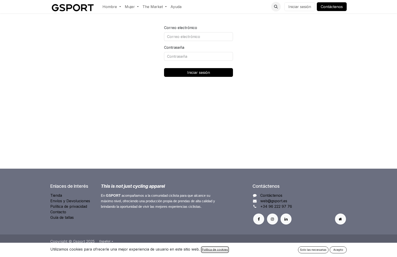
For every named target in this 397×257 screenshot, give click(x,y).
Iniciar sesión (299, 6)
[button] (276, 7)
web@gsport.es (273, 201)
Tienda (56, 195)
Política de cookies (215, 249)
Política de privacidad (68, 206)
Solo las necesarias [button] (313, 249)
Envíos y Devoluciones (70, 201)
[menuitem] (112, 6)
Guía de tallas (62, 217)
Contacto (58, 212)
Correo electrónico (180, 27)
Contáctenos (332, 6)
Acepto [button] (338, 249)
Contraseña (174, 47)
